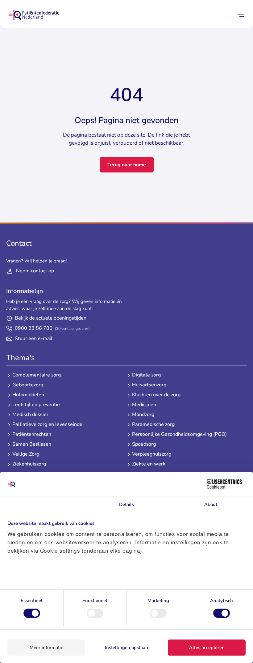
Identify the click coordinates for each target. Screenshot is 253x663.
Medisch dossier (30, 414)
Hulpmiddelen (28, 395)
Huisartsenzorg (149, 385)
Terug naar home (126, 164)
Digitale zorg (146, 375)
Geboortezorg (27, 385)
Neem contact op (35, 270)
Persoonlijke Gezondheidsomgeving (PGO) (179, 434)
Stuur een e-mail (33, 338)
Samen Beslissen (31, 444)
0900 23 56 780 (52, 328)
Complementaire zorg (36, 375)
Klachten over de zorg (156, 395)
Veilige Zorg (25, 454)
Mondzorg (143, 414)
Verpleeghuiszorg (151, 454)
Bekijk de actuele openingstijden (50, 318)
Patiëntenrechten (31, 434)
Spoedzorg (144, 444)
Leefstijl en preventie (36, 405)
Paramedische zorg (153, 424)
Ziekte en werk (148, 464)
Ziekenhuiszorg (29, 464)
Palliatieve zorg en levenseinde (47, 424)
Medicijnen (144, 405)
